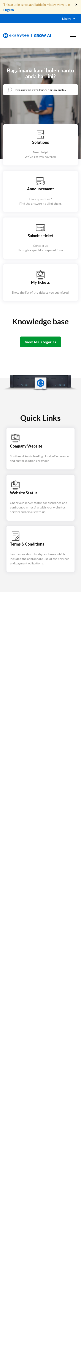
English (8, 10)
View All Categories (40, 342)
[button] (73, 34)
